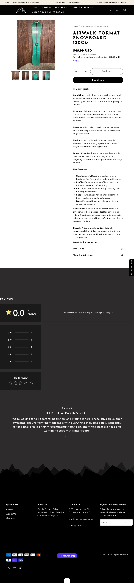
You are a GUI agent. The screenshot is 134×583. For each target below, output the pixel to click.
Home (34, 7)
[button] (9, 10)
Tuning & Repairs (82, 7)
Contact (10, 518)
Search (9, 509)
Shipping (76, 54)
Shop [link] (45, 7)
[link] (117, 10)
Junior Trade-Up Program (47, 12)
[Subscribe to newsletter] (125, 522)
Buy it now (98, 80)
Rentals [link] (60, 7)
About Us (11, 514)
